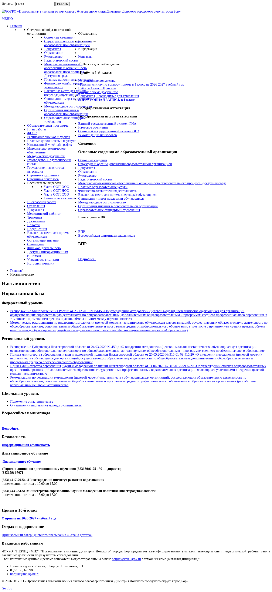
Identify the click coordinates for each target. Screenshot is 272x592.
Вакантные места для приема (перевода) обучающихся (117, 194)
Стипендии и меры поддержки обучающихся (111, 198)
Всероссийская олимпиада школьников (106, 235)
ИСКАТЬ (62, 4)
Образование (87, 171)
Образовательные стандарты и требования (109, 210)
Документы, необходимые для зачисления (108, 96)
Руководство (87, 175)
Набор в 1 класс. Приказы (97, 88)
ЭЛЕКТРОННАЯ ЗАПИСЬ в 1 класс (106, 100)
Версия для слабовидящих (102, 64)
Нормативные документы (97, 80)
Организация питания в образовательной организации (118, 206)
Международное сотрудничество (102, 202)
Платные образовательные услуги (103, 187)
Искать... (8, 4)
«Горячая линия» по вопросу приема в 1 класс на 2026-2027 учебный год (131, 84)
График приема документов (98, 92)
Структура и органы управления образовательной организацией (125, 164)
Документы (86, 168)
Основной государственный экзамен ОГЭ (108, 131)
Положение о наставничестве (31, 401)
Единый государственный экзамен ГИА (107, 123)
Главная (16, 270)
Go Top (7, 588)
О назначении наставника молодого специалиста (46, 405)
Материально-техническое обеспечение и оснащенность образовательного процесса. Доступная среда (152, 183)
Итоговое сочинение (93, 127)
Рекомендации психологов (97, 135)
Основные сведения (92, 160)
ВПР (81, 231)
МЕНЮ (7, 18)
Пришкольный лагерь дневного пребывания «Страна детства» (47, 535)
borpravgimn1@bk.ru (126, 559)
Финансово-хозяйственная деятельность (107, 191)
